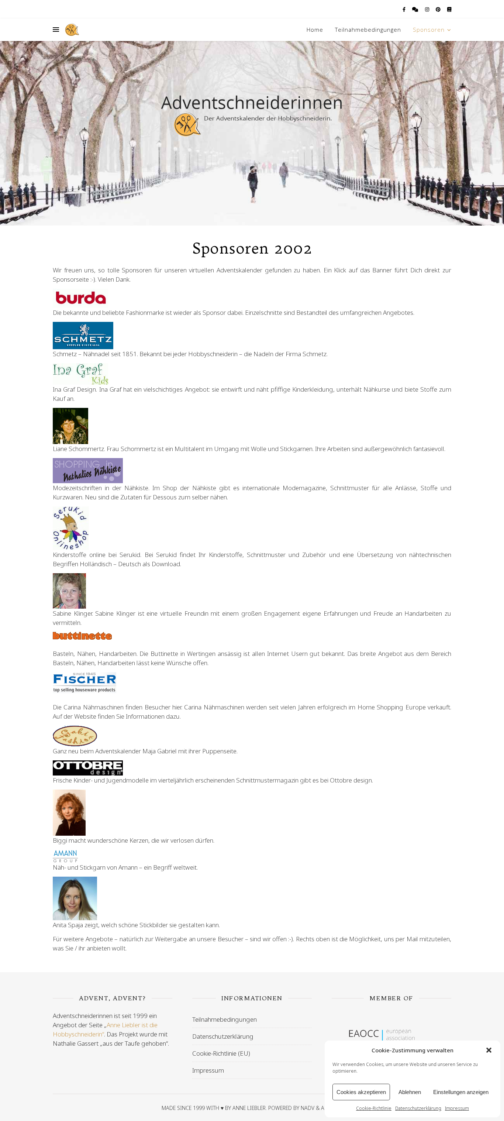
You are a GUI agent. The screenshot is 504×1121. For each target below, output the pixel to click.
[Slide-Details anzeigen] (391, 1038)
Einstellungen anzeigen (461, 1092)
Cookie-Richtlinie (373, 1108)
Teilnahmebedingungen (368, 29)
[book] (449, 9)
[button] (489, 1050)
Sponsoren (429, 29)
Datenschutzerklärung (418, 1108)
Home (315, 29)
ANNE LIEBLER (249, 1107)
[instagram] (427, 9)
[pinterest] (439, 9)
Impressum (457, 1108)
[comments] (415, 9)
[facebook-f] (405, 9)
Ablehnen (409, 1092)
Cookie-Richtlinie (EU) (221, 1053)
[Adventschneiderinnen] (72, 29)
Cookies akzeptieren (361, 1092)
